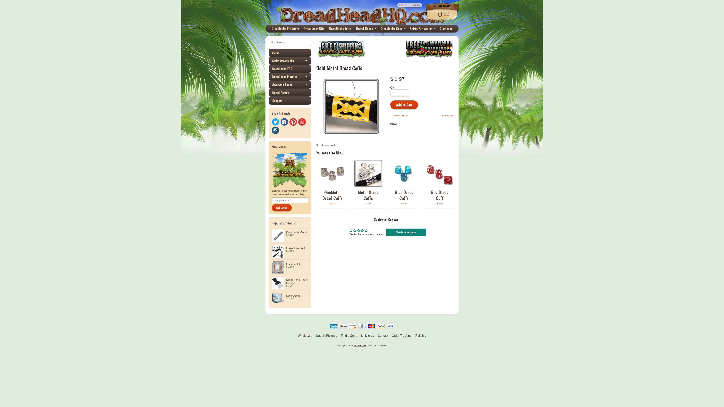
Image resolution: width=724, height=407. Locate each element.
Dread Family (280, 92)
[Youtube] (302, 122)
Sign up (416, 5)
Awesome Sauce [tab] (282, 84)
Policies (420, 335)
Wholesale (305, 335)
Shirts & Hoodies (421, 28)
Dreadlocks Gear (391, 28)
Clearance (446, 28)
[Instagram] (275, 130)
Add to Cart (404, 105)
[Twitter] (275, 122)
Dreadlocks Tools (340, 28)
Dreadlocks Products (285, 28)
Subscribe (281, 208)
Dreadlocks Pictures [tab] (284, 76)
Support (277, 100)
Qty (392, 87)
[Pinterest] (293, 122)
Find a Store (349, 335)
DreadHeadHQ (305, 12)
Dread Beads (364, 28)
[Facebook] (284, 122)
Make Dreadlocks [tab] (283, 61)
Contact (383, 335)
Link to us (367, 335)
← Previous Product (399, 116)
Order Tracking (402, 335)
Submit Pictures (326, 335)
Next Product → (449, 116)
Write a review (406, 232)
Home (275, 53)
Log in (402, 5)
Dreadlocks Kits (314, 28)
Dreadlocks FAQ (282, 69)
